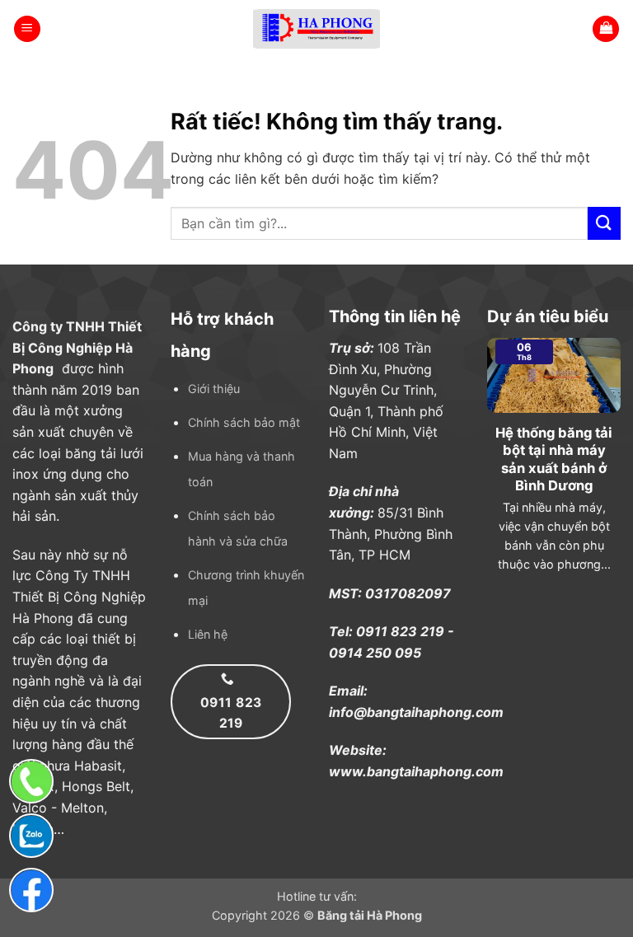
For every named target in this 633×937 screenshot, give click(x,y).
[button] (27, 29)
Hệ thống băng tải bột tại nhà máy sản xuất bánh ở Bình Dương (553, 459)
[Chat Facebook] (31, 890)
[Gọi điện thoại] (31, 781)
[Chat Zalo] (31, 835)
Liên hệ (207, 634)
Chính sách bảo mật (244, 422)
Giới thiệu (214, 389)
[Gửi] (604, 223)
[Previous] (483, 472)
